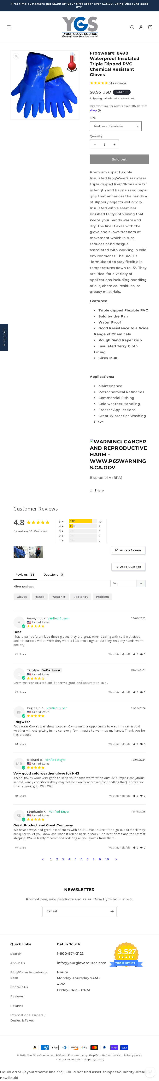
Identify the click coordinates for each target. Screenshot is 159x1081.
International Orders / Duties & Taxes (28, 1017)
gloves (22, 597)
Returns (16, 1006)
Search (16, 954)
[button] (8, 27)
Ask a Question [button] (130, 567)
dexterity (80, 597)
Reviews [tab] (22, 574)
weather (59, 597)
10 (107, 859)
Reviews (17, 996)
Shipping (96, 98)
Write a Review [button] (130, 550)
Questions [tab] (50, 574)
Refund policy (111, 1055)
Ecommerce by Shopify (83, 1055)
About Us (17, 963)
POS (58, 1055)
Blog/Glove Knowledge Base (29, 974)
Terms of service (69, 1059)
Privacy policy (133, 1055)
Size (93, 117)
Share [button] (99, 490)
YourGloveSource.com (41, 1055)
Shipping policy (94, 1059)
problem (102, 597)
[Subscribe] (112, 911)
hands (40, 597)
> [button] (116, 859)
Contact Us (19, 987)
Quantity (96, 136)
